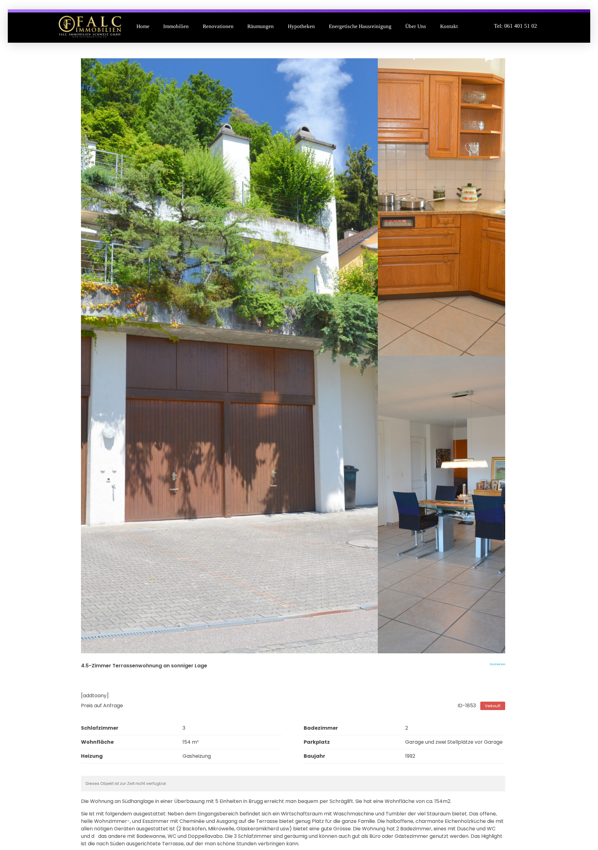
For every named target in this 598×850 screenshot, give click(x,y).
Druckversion (497, 664)
